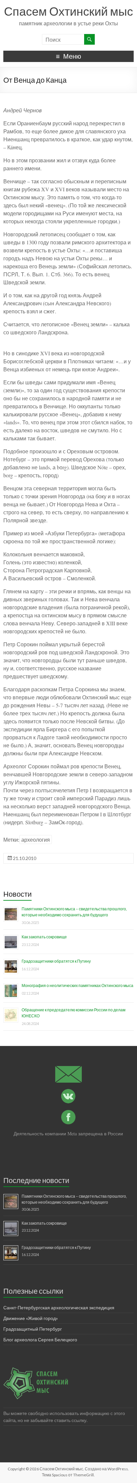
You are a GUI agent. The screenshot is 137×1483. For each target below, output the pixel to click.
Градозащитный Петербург (32, 1329)
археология (35, 839)
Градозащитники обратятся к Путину (56, 961)
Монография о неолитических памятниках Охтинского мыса (77, 985)
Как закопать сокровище (44, 936)
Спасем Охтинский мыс (68, 11)
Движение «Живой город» (30, 1318)
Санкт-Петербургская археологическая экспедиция (58, 1307)
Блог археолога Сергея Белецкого (40, 1339)
